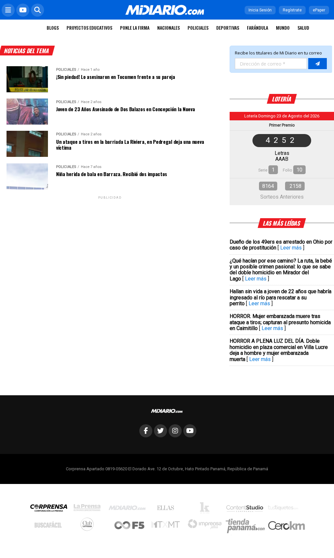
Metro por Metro (167, 526)
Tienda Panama (247, 526)
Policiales (198, 27)
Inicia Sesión (260, 10)
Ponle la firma (134, 27)
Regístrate (292, 10)
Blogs (53, 27)
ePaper (319, 10)
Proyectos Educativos (89, 27)
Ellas (167, 509)
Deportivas (227, 27)
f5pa (129, 526)
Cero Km (286, 526)
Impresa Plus (206, 526)
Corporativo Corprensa (51, 509)
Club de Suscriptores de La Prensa (89, 526)
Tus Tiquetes (284, 509)
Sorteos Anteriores (282, 197)
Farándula (257, 27)
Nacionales (168, 27)
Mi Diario (128, 509)
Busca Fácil (50, 526)
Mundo (283, 27)
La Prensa (89, 509)
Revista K (206, 509)
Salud (303, 27)
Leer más (291, 248)
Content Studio (245, 509)
